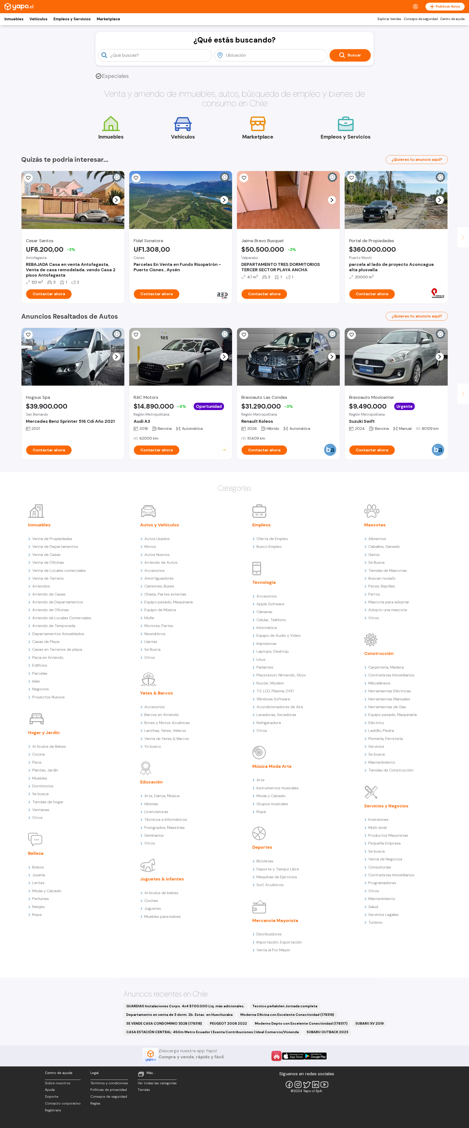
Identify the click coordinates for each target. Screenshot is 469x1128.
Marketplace (108, 19)
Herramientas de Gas (387, 706)
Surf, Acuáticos (270, 884)
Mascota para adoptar (388, 602)
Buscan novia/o (381, 578)
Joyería (38, 875)
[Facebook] (289, 1084)
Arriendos (41, 586)
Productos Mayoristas (388, 835)
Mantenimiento (381, 762)
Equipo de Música (160, 609)
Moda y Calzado (46, 890)
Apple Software (270, 604)
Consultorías (379, 867)
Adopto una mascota (387, 609)
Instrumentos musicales (277, 788)
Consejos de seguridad (421, 19)
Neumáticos (155, 633)
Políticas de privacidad (108, 1090)
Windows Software (273, 699)
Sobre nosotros (57, 1083)
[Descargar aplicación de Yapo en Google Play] (315, 1056)
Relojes (38, 906)
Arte (260, 779)
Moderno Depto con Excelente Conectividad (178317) (301, 1023)
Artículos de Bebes (49, 746)
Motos (150, 546)
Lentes (38, 882)
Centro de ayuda (452, 19)
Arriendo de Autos (161, 562)
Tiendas (144, 1090)
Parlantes (264, 667)
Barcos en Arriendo (161, 714)
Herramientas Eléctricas (389, 691)
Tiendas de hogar (48, 801)
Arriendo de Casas (48, 594)
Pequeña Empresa (384, 843)
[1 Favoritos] (28, 334)
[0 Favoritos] (136, 178)
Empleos (261, 525)
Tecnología (264, 582)
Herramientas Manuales (389, 699)
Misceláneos (379, 683)
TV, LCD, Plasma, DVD (275, 691)
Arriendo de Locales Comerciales (61, 617)
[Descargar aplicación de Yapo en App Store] (293, 1056)
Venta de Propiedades (52, 538)
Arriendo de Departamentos (57, 602)
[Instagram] (298, 1084)
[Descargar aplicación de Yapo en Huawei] (276, 1056)
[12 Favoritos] (28, 178)
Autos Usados (157, 538)
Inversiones (378, 819)
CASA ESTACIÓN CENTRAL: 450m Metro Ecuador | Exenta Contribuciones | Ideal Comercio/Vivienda (212, 1032)
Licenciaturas (156, 811)
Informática (266, 627)
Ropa (37, 914)
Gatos (374, 554)
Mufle (149, 617)
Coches (151, 900)
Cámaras (264, 611)
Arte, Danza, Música (162, 795)
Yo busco (152, 746)
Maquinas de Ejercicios (276, 876)
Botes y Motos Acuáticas (167, 722)
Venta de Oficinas (48, 562)
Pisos (37, 762)
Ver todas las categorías (157, 1083)
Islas (36, 681)
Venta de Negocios (385, 859)
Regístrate (53, 1110)
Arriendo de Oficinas (50, 609)
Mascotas (375, 525)
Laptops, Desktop (272, 651)
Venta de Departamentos (55, 546)
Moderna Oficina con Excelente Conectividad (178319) (287, 1014)
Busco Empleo (269, 546)
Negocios (40, 689)
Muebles (39, 778)
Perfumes (40, 898)
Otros (37, 817)
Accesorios (154, 570)
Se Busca (152, 649)
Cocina (38, 754)
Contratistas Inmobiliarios (391, 675)
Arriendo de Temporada (53, 625)
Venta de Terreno (48, 578)
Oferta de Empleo (272, 538)
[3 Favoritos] (243, 178)
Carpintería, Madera (386, 667)
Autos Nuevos (157, 554)
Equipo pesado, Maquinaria (168, 602)
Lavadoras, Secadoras (276, 714)
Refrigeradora (268, 722)
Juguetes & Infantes (162, 879)
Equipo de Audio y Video (278, 635)
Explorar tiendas (389, 19)
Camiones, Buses (159, 586)
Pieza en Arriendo (48, 657)
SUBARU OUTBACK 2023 (327, 1032)
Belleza (35, 853)
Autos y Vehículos (159, 525)
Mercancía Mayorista (275, 920)
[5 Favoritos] (351, 334)
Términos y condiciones (109, 1083)
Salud (373, 906)
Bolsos (38, 867)
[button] (116, 200)
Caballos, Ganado (384, 546)
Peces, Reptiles (381, 586)
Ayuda (50, 1090)
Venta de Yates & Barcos (166, 738)
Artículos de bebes (161, 892)
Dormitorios (42, 786)
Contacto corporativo (63, 1103)
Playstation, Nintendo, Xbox (281, 675)
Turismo (375, 922)
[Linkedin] (315, 1084)
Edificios (39, 665)
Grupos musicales (272, 803)
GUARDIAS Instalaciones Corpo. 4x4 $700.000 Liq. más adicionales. (185, 1006)
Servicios (376, 746)
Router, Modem (270, 683)
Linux (261, 659)
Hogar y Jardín (44, 733)
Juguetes (152, 908)
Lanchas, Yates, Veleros (165, 730)
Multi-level (377, 827)
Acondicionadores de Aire (279, 706)
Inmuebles (13, 19)
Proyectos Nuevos (48, 697)
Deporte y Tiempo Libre (277, 869)
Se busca (40, 793)
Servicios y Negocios (386, 806)
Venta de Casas (46, 554)
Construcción (379, 653)
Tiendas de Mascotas (387, 570)
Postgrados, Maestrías (164, 827)
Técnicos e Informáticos (165, 819)
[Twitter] (306, 1084)
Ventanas (40, 809)
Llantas (150, 641)
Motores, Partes (158, 625)
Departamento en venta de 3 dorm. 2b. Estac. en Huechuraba (179, 1014)
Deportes (262, 847)
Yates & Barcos (156, 693)
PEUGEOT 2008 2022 (228, 1023)
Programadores (382, 882)
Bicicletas (264, 861)
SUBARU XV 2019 (369, 1023)
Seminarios (154, 835)
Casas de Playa (45, 641)
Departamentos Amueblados (58, 633)
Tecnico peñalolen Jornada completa (284, 1006)
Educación (151, 782)
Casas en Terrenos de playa (57, 649)
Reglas (95, 1103)
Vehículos (38, 19)
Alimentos (377, 538)
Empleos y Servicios (72, 19)
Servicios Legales (383, 914)
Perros (374, 594)
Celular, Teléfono (271, 619)
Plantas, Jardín (45, 770)
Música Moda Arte (272, 766)
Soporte (51, 1097)
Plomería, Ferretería (385, 738)
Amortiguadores (159, 578)
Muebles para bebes (162, 916)
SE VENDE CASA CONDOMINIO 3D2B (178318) (164, 1023)
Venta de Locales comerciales (59, 570)
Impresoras (266, 643)
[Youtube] (324, 1084)
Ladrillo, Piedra (381, 730)
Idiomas (151, 803)
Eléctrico (376, 722)
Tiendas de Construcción (391, 770)
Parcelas (39, 673)
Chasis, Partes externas (165, 594)
